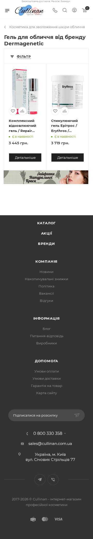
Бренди (46, 244)
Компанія (46, 261)
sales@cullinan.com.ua (50, 443)
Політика (46, 286)
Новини (46, 272)
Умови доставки (47, 378)
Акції (46, 233)
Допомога (46, 361)
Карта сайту (46, 393)
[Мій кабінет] (74, 10)
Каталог (46, 223)
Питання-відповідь (46, 336)
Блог (47, 329)
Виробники (46, 343)
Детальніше (25, 157)
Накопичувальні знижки (46, 279)
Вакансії (46, 293)
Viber (53, 479)
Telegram (39, 479)
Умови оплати (46, 371)
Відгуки (46, 300)
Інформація (46, 318)
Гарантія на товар (46, 386)
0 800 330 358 (47, 434)
